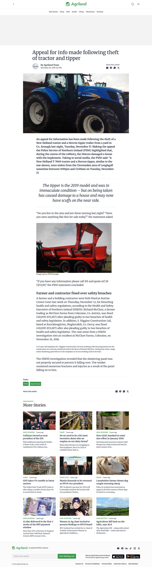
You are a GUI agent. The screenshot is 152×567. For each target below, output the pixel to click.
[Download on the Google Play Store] (133, 556)
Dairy (62, 12)
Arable (74, 12)
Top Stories (53, 12)
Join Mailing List (66, 556)
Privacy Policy (107, 564)
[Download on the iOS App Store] (118, 556)
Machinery (90, 12)
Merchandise (133, 564)
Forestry (100, 12)
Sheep (81, 12)
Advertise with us (120, 564)
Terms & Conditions (92, 564)
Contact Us (79, 564)
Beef (68, 12)
